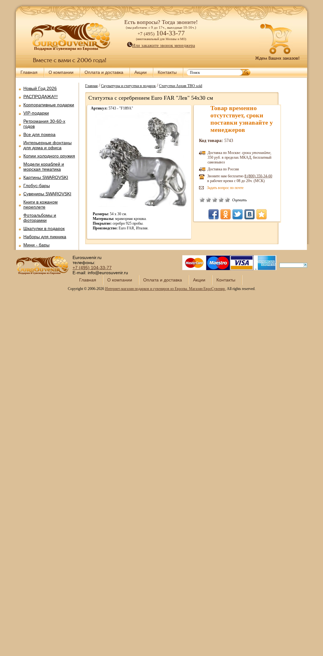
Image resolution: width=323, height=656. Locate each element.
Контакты (167, 72)
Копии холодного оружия (49, 155)
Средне (215, 200)
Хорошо (221, 200)
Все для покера (39, 134)
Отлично (227, 200)
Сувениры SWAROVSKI (47, 193)
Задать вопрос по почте (225, 188)
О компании (61, 72)
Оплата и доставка (104, 72)
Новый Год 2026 (40, 88)
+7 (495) (92, 267)
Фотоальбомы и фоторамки (39, 218)
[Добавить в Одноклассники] (225, 214)
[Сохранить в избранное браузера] (261, 214)
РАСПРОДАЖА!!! (40, 96)
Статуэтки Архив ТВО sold (180, 85)
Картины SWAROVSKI (45, 177)
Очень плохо (202, 200)
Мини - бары (36, 244)
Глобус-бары (36, 185)
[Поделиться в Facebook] (213, 214)
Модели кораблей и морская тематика (43, 167)
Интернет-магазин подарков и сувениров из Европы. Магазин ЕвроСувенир (165, 289)
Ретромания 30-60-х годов (44, 124)
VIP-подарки (36, 112)
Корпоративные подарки (48, 104)
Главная (29, 72)
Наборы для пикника (44, 236)
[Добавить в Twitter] (237, 214)
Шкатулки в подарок (44, 228)
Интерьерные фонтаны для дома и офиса (47, 145)
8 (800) (258, 176)
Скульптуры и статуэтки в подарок (128, 85)
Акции (140, 72)
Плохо (208, 200)
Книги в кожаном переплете (40, 204)
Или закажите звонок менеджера (163, 45)
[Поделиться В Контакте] (249, 214)
